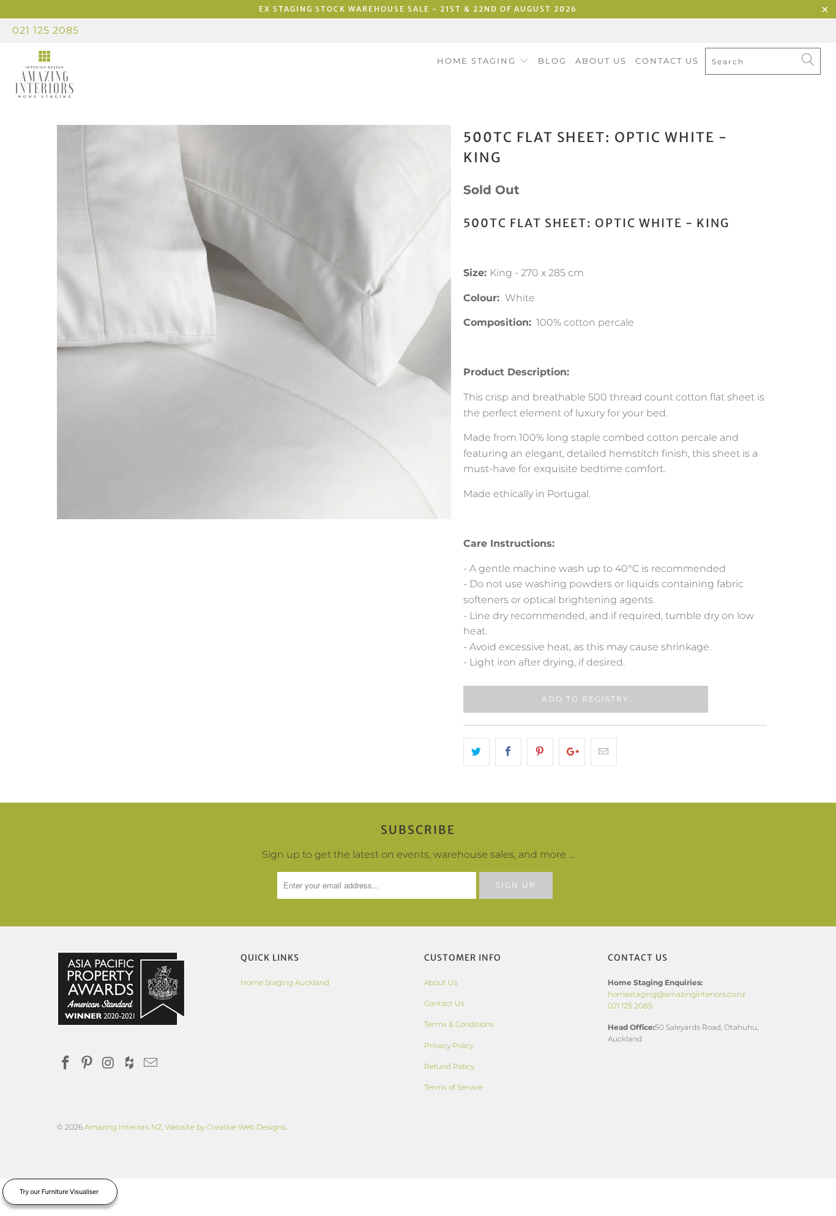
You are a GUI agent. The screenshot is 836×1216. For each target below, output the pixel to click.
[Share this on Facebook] (508, 752)
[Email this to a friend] (604, 752)
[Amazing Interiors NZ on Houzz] (130, 1064)
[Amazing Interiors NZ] (73, 75)
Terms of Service (453, 1087)
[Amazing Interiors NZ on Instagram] (108, 1064)
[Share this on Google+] (572, 752)
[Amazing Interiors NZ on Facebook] (66, 1064)
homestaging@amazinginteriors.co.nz (676, 994)
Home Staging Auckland (285, 982)
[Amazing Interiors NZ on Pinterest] (87, 1064)
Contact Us (667, 61)
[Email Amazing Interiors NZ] (151, 1064)
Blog (552, 61)
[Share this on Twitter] (476, 752)
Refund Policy (449, 1066)
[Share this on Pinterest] (540, 752)
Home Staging (478, 61)
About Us (601, 61)
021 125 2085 (45, 30)
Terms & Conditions (459, 1024)
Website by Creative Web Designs (225, 1127)
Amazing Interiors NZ (123, 1127)
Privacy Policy (449, 1045)
